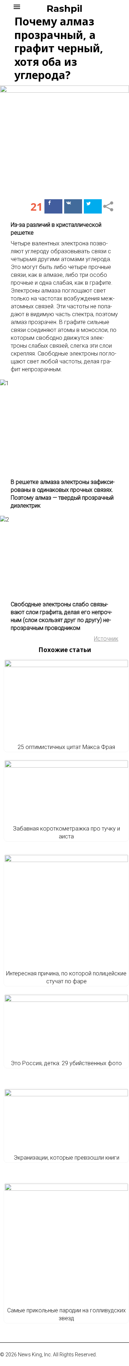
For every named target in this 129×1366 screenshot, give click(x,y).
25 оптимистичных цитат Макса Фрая (66, 747)
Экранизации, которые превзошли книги (66, 1157)
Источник (106, 638)
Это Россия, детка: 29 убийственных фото (66, 1063)
